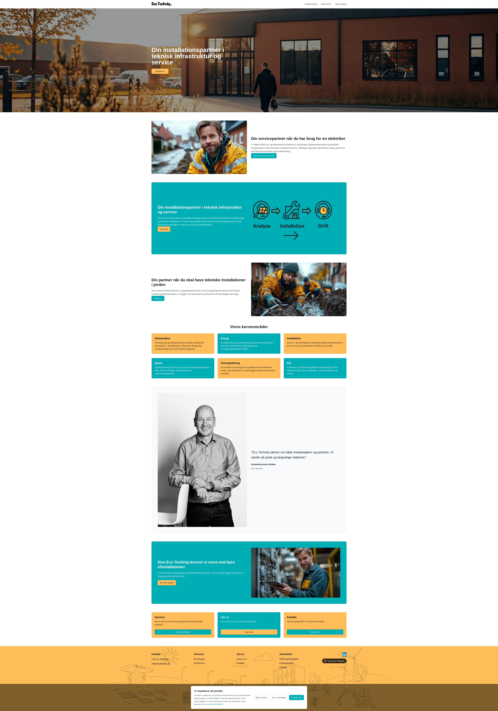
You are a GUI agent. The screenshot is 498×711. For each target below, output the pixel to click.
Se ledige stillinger (182, 632)
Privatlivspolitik (286, 663)
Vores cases (341, 4)
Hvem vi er (326, 4)
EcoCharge (199, 659)
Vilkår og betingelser (288, 659)
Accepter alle (296, 697)
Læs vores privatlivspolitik (212, 704)
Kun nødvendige (279, 697)
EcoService (199, 663)
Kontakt (282, 667)
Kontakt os (160, 71)
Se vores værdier (167, 583)
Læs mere (164, 229)
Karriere (240, 663)
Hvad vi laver (311, 4)
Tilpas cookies (261, 697)
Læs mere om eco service (263, 156)
